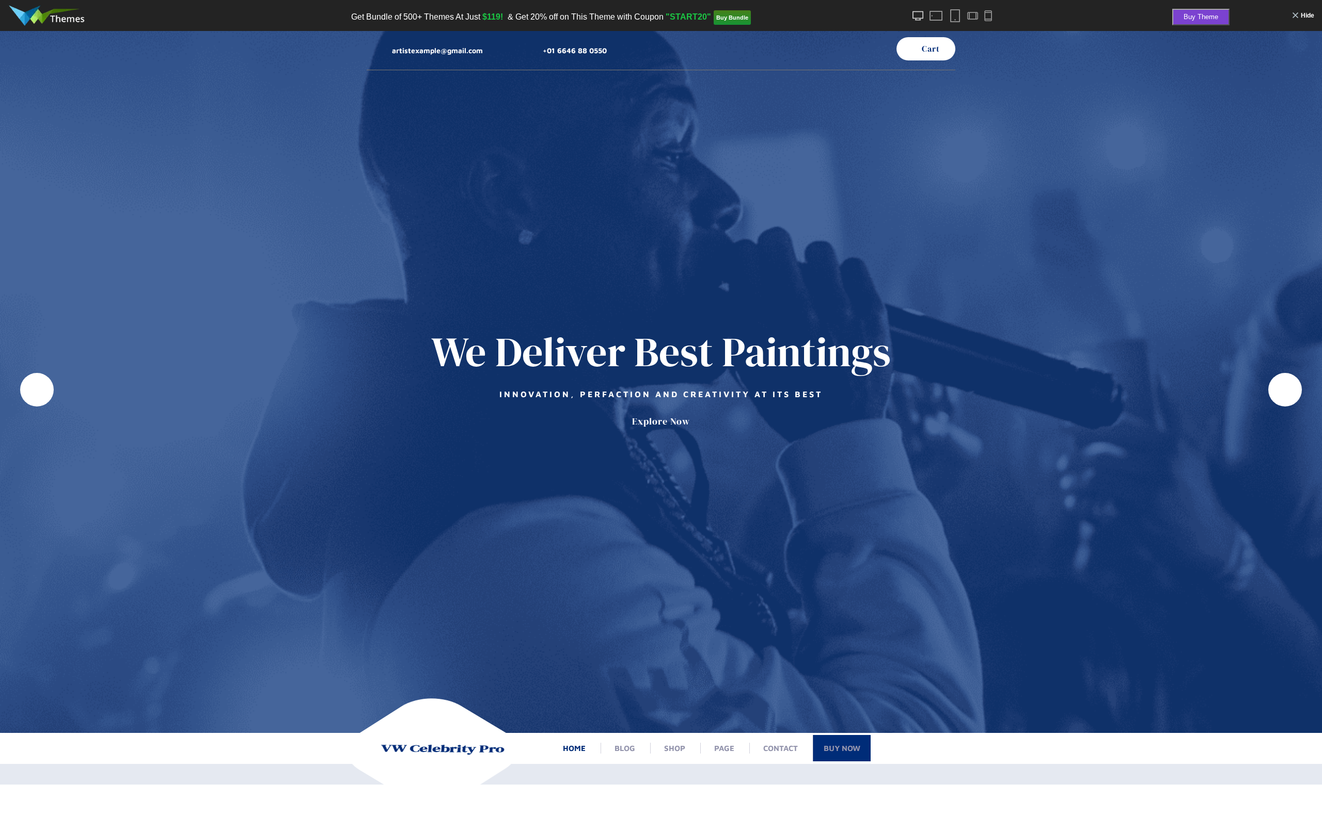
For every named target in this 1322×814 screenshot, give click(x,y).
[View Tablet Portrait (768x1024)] (955, 15)
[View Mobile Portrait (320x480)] (988, 15)
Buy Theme (1201, 17)
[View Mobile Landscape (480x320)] (972, 16)
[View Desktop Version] (918, 15)
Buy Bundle (732, 17)
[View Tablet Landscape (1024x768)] (936, 15)
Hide (1307, 15)
